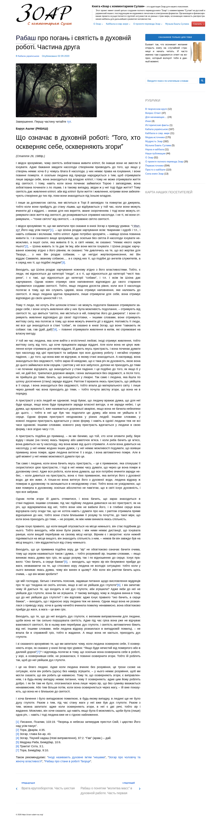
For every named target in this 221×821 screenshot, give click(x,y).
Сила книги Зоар (154, 173)
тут (69, 121)
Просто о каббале (155, 169)
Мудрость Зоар (153, 141)
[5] (65, 561)
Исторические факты (157, 125)
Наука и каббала (154, 149)
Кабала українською (28, 56)
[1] (51, 230)
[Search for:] (171, 81)
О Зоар (97, 24)
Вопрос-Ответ (153, 113)
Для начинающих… (156, 117)
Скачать (197, 24)
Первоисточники (154, 165)
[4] (55, 329)
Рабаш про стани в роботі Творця (67, 761)
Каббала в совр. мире (117, 24)
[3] (63, 262)
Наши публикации (155, 153)
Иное (148, 121)
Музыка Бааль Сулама (177, 24)
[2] (26, 246)
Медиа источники (155, 137)
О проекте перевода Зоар (146, 24)
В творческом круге (156, 109)
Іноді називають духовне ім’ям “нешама (76, 757)
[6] (118, 585)
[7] (38, 652)
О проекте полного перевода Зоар (164, 161)
